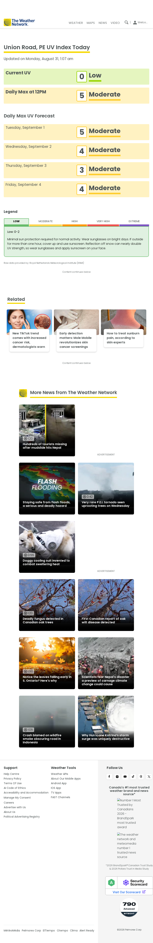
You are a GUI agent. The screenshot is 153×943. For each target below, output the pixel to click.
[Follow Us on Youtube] (125, 777)
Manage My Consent (17, 797)
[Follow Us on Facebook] (109, 777)
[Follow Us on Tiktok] (133, 777)
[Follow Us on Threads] (141, 777)
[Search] (126, 22)
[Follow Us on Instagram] (117, 777)
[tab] (16, 222)
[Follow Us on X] (149, 777)
